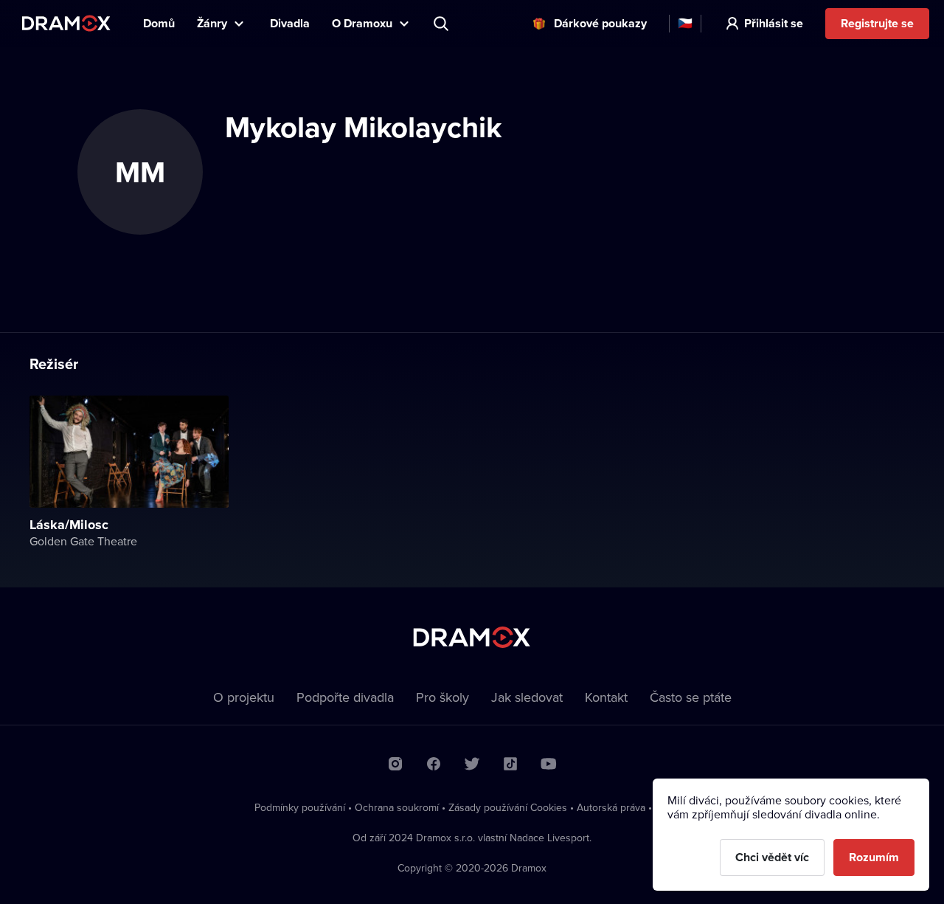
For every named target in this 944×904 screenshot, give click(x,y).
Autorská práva (611, 807)
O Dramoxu (362, 23)
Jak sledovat (527, 697)
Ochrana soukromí (397, 807)
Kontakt (606, 697)
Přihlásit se (773, 23)
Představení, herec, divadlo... (442, 23)
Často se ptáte (691, 697)
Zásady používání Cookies (507, 807)
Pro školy (442, 697)
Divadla (290, 23)
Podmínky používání (299, 807)
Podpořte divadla (345, 697)
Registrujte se (877, 23)
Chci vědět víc (772, 857)
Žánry (212, 23)
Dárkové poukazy (600, 23)
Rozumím (874, 857)
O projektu (243, 697)
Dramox (66, 23)
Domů (159, 23)
